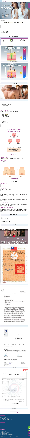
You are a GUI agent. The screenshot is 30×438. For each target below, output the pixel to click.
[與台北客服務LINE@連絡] (29, 427)
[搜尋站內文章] (17, 412)
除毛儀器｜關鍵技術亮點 (14, 178)
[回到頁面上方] (29, 437)
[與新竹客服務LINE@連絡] (29, 429)
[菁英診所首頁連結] (7, 1)
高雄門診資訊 (2, 429)
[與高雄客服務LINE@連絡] (29, 430)
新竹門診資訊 (2, 422)
